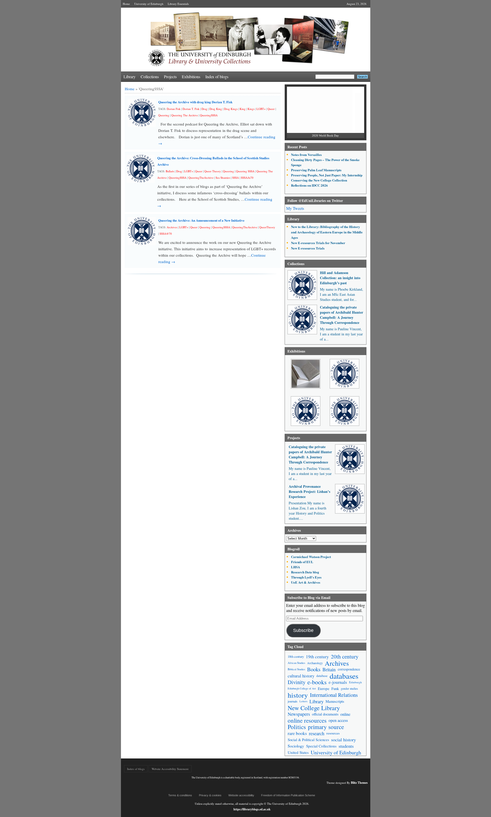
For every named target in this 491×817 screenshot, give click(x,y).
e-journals (338, 682)
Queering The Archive (184, 115)
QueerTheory (267, 227)
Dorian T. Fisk (191, 109)
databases (344, 676)
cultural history (301, 676)
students (346, 746)
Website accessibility (241, 795)
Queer (271, 109)
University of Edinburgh (148, 4)
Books (313, 669)
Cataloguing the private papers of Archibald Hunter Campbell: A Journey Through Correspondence (341, 314)
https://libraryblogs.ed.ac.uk (252, 809)
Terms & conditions (180, 795)
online (345, 714)
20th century (345, 656)
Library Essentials (178, 4)
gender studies (349, 688)
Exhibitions (191, 76)
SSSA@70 (166, 233)
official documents (325, 714)
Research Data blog (305, 572)
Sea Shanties (223, 177)
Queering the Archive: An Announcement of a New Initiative (201, 220)
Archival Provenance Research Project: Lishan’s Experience (309, 491)
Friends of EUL (302, 561)
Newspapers (299, 714)
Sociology (296, 745)
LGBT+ (260, 109)
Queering (163, 115)
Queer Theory (212, 171)
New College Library (314, 708)
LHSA (295, 566)
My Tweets (295, 208)
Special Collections (321, 745)
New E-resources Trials (308, 248)
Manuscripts (335, 701)
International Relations (334, 695)
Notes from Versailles (306, 154)
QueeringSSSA (209, 115)
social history (343, 739)
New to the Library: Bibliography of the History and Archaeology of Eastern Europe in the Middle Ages (327, 232)
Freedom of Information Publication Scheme (288, 795)
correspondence (349, 669)
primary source (326, 727)
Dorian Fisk (174, 109)
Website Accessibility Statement (170, 769)
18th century (296, 656)
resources (333, 733)
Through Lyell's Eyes (306, 577)
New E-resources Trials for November (318, 242)
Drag (204, 109)
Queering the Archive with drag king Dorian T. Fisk (195, 101)
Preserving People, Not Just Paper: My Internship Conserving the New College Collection (326, 178)
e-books (317, 682)
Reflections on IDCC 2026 (309, 185)
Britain (329, 669)
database (322, 676)
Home (126, 4)
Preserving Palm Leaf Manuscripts (316, 169)
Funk (335, 688)
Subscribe (303, 630)
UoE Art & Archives (305, 582)
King (243, 109)
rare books (297, 733)
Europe (323, 688)
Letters (303, 701)
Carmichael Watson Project (311, 556)
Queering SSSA (245, 171)
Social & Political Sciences (308, 739)
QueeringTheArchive (201, 177)
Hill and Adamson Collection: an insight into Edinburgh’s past (340, 278)
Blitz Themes (359, 782)
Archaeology (315, 663)
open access (338, 720)
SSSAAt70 (247, 177)
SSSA (235, 177)
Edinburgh (355, 682)
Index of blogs (216, 76)
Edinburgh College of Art (302, 688)
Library (130, 76)
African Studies (296, 663)
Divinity (296, 682)
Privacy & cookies (210, 795)
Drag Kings (231, 109)
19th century (317, 657)
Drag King (215, 109)
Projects (170, 76)
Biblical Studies (296, 669)
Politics (297, 727)
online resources (307, 720)
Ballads (170, 171)
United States (298, 752)
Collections (150, 76)
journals (292, 701)
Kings (251, 109)
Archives (172, 227)
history (298, 695)
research (316, 733)
